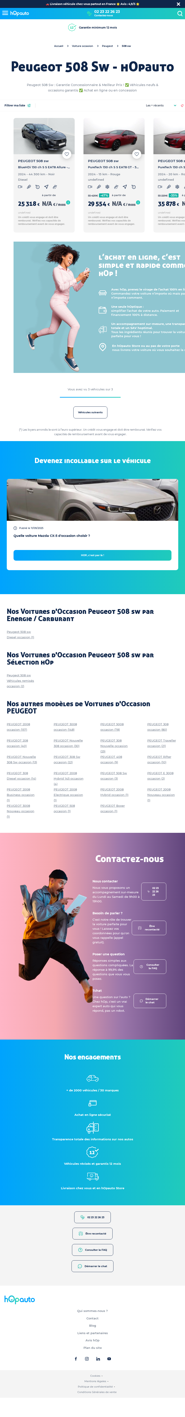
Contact (92, 1318)
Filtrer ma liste (15, 105)
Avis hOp (92, 1340)
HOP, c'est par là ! (92, 555)
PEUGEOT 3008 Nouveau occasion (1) (20, 811)
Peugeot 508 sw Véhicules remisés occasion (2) (20, 680)
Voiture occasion (82, 46)
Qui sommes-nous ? (92, 1311)
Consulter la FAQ (152, 966)
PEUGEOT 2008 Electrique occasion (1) (68, 795)
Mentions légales (95, 1381)
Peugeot (107, 46)
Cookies (95, 1375)
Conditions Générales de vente (97, 1392)
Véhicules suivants (90, 412)
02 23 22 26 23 (107, 11)
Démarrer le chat (152, 1000)
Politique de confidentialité (95, 1386)
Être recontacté (152, 928)
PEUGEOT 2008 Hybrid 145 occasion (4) (68, 778)
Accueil (58, 46)
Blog (92, 1325)
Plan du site (92, 1348)
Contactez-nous (103, 15)
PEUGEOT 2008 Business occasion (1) (21, 795)
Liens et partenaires (92, 1333)
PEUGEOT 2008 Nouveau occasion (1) (161, 795)
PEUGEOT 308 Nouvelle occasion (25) (114, 746)
